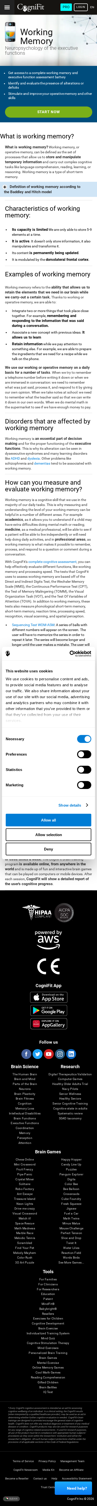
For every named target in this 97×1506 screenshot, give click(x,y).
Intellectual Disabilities (25, 1113)
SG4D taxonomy (70, 1118)
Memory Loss (24, 1108)
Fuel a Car (71, 1213)
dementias (42, 463)
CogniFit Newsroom (25, 1470)
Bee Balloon (71, 1189)
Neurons (25, 1089)
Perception (24, 1138)
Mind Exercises (48, 1348)
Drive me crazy (24, 1208)
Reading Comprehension (48, 1377)
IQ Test (48, 1392)
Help (54, 1478)
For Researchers (48, 1289)
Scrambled (24, 1243)
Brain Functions (25, 1118)
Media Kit (48, 1470)
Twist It (71, 1243)
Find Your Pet (24, 1248)
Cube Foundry (71, 1199)
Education (48, 1294)
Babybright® (48, 1309)
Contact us (40, 1478)
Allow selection (48, 834)
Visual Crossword (24, 1213)
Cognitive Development (48, 1323)
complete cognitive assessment (52, 562)
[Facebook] (26, 1054)
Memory (24, 1133)
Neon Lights (24, 1204)
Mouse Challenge (71, 1228)
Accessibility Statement (77, 1478)
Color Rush (24, 1257)
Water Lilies (71, 1248)
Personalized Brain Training (48, 1353)
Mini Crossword (25, 1164)
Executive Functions (25, 1123)
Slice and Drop (71, 1238)
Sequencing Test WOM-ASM (33, 625)
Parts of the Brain (25, 1084)
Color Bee (71, 1184)
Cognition (25, 1103)
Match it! (25, 1218)
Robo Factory (24, 1189)
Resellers (48, 1314)
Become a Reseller (17, 1478)
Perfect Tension (71, 1233)
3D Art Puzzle (24, 1262)
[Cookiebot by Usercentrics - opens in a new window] (69, 653)
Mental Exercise (48, 1363)
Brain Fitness (25, 1098)
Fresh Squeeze (71, 1204)
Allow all (48, 820)
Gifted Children (48, 1382)
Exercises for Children (48, 1318)
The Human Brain (24, 1074)
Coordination (25, 1128)
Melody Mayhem (24, 1253)
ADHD (15, 458)
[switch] (84, 754)
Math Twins (71, 1218)
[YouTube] (48, 1054)
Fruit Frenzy (24, 1169)
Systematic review (70, 1113)
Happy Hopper (71, 1159)
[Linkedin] (71, 1054)
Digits (71, 1179)
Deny (48, 849)
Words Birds (71, 1257)
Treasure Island (25, 1199)
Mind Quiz (48, 1338)
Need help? (77, 1488)
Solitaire (24, 1184)
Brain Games (48, 1358)
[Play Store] (48, 1010)
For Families (48, 1279)
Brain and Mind (24, 1079)
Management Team (72, 1461)
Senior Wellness (70, 1094)
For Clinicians (47, 1284)
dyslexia (33, 458)
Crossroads (71, 1194)
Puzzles (71, 1169)
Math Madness (24, 1228)
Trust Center (48, 1487)
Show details (69, 805)
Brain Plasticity (24, 1094)
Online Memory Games (48, 1367)
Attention (24, 1143)
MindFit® (48, 1304)
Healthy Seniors (70, 1098)
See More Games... (71, 1262)
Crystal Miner (24, 1179)
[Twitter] (37, 1054)
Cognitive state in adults (70, 1108)
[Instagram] (59, 1054)
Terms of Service (23, 1461)
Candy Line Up (71, 1164)
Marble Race (24, 1233)
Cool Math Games (48, 1372)
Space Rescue (24, 1223)
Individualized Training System (48, 1333)
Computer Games (70, 1079)
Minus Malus (71, 1223)
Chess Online (25, 1159)
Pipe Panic (24, 1174)
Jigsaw (71, 1208)
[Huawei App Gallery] (48, 1023)
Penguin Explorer (71, 1174)
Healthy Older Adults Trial (70, 1084)
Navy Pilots (70, 1089)
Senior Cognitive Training (70, 1103)
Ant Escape (25, 1194)
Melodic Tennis (24, 1238)
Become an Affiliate (71, 1470)
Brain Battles (48, 1387)
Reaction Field (71, 1253)
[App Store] (48, 997)
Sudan (13, 1498)
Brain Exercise (48, 1328)
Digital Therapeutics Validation (70, 1074)
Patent (47, 1299)
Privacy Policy (47, 1461)
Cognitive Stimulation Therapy (48, 1343)
